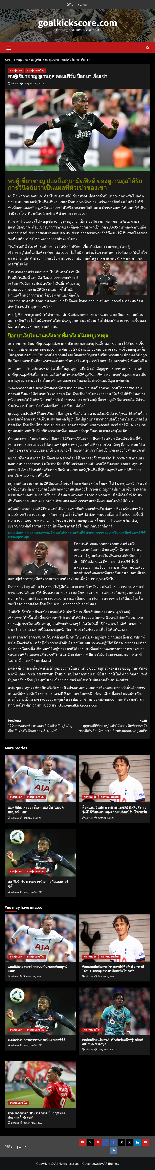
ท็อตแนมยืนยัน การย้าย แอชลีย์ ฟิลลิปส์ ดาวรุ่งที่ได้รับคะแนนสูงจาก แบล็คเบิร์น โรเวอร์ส (114, 810)
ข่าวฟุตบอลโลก (92, 1030)
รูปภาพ (82, 4)
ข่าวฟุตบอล (16, 70)
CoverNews (90, 1163)
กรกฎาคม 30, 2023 (32, 892)
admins (15, 83)
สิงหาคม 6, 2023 (106, 818)
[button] (9, 47)
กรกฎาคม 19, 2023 (107, 1049)
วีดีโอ (70, 4)
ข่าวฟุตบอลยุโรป (35, 70)
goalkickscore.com (77, 23)
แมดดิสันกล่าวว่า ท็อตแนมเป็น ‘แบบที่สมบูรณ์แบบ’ (36, 810)
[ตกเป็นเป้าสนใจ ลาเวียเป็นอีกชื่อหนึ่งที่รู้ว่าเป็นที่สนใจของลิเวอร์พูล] (114, 1011)
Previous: (40, 725)
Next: (113, 725)
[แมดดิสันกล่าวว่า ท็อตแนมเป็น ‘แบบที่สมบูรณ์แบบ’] (40, 778)
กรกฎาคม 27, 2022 (34, 83)
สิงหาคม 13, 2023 (32, 818)
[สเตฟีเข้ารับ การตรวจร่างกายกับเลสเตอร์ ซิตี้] (40, 852)
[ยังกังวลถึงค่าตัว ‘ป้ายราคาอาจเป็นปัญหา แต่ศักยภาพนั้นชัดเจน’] (40, 1084)
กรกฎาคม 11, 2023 (32, 1123)
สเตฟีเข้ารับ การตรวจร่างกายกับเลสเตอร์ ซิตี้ (38, 884)
